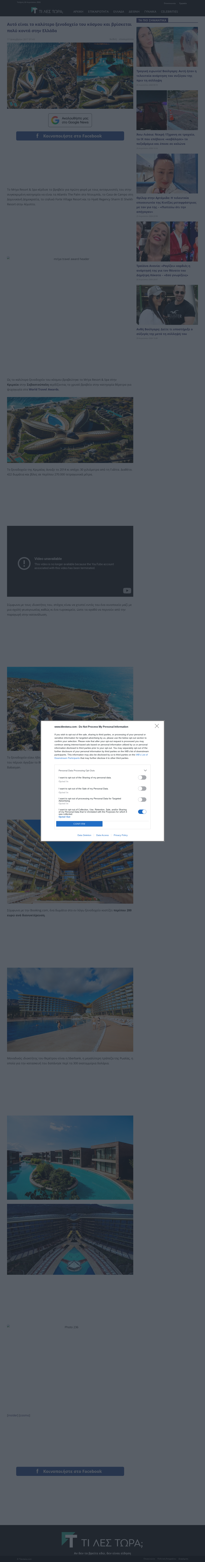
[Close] (158, 727)
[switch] (142, 777)
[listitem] (102, 770)
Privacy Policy (121, 835)
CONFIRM (79, 824)
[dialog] (102, 781)
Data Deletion (84, 835)
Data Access (102, 835)
